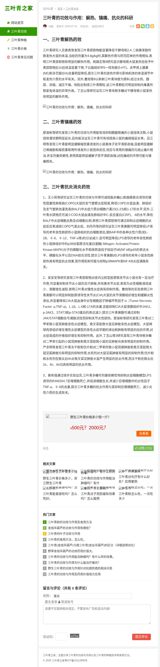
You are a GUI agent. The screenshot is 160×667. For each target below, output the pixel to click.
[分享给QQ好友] (147, 26)
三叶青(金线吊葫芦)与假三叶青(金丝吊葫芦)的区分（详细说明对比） (92, 545)
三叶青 (72, 655)
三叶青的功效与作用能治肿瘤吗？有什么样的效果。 (81, 556)
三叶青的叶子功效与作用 (64, 533)
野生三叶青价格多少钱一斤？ (90, 417)
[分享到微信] (143, 26)
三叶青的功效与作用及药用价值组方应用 (74, 574)
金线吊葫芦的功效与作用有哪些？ (70, 528)
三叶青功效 (72, 8)
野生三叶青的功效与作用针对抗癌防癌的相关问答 (80, 568)
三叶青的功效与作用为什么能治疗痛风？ (74, 562)
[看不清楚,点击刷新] (74, 636)
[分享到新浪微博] (138, 26)
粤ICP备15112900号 (76, 660)
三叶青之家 (58, 660)
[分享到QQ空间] (152, 26)
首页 (60, 8)
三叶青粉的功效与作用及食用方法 (70, 522)
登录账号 (67, 602)
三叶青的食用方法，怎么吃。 (67, 539)
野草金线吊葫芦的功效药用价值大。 (71, 551)
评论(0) (84, 26)
